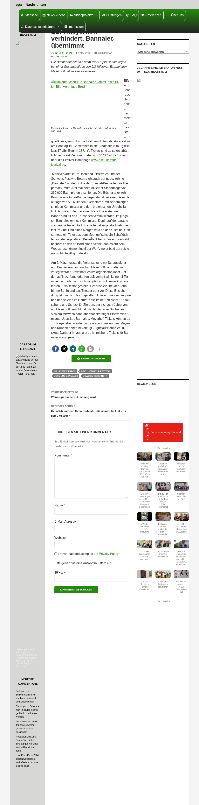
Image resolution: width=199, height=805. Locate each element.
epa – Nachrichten (31, 5)
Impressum (76, 26)
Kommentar (63, 455)
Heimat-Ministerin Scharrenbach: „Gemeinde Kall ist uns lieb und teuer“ (88, 411)
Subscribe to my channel (165, 432)
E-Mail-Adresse (66, 521)
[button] (55, 348)
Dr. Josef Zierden (65, 371)
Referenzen (153, 15)
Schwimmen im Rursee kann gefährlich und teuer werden (26, 698)
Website (60, 537)
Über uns (177, 15)
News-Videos (56, 15)
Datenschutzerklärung (40, 26)
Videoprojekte (83, 15)
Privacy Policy (109, 553)
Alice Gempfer (23, 721)
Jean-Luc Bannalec (66, 376)
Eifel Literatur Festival (95, 371)
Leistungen (114, 15)
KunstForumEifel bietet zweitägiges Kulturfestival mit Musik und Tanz (27, 743)
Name (59, 505)
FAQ (133, 15)
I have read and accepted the (89, 553)
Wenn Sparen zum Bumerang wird (73, 395)
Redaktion (85, 53)
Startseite (31, 15)
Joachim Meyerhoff (95, 376)
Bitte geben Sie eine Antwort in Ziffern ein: (83, 563)
